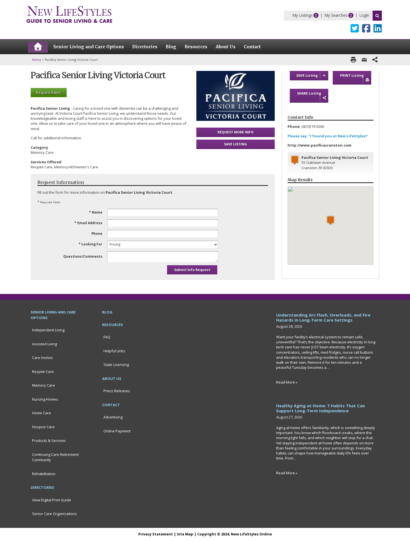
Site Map (185, 534)
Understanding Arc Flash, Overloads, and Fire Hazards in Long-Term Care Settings (323, 317)
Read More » (286, 382)
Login (364, 15)
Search (377, 16)
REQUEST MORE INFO (236, 132)
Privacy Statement (155, 534)
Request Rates (48, 92)
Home (36, 60)
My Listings (302, 15)
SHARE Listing (309, 93)
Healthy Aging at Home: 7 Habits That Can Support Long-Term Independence (320, 408)
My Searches (336, 15)
